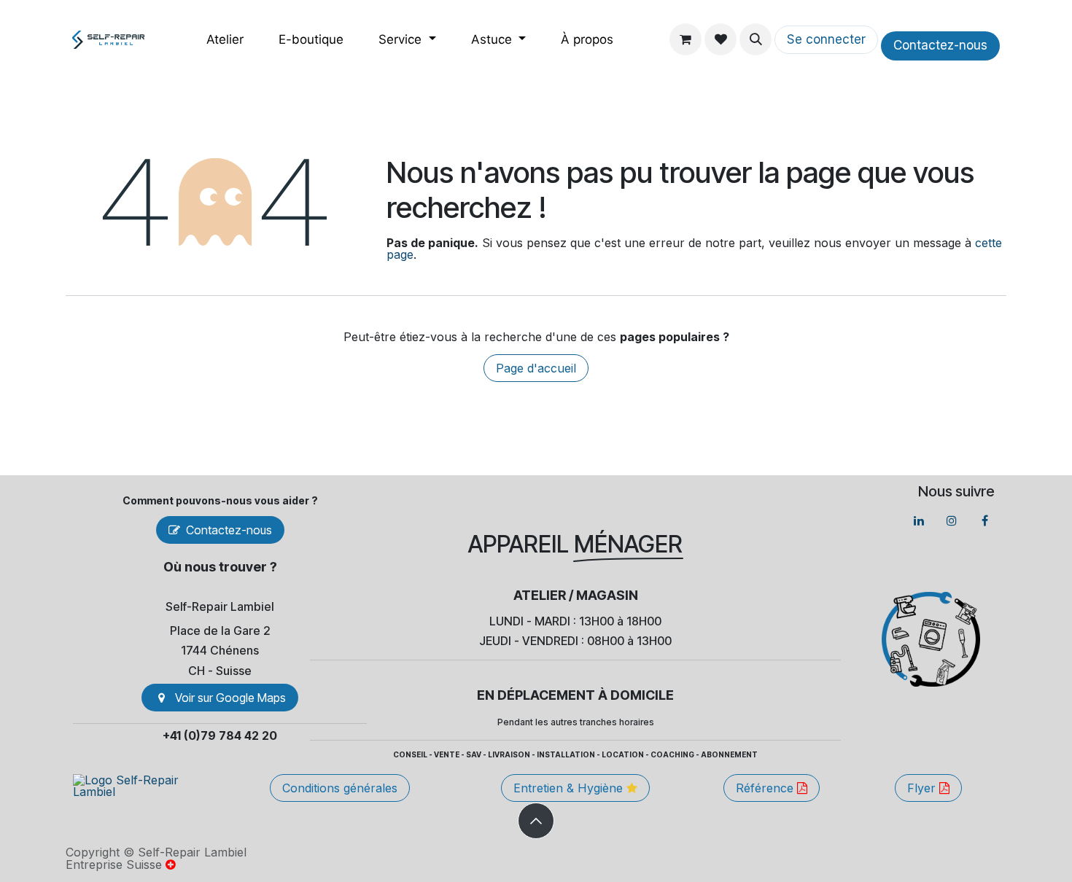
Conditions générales (339, 788)
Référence (766, 788)
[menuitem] (225, 40)
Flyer (923, 788)
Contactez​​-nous (940, 45)
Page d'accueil (536, 368)
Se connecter (826, 39)
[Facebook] (984, 520)
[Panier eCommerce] (685, 39)
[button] (755, 39)
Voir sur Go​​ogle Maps (230, 697)
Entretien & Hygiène (569, 788)
